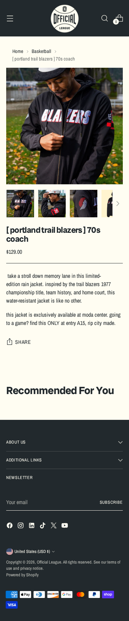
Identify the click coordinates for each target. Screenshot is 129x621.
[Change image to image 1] (20, 203)
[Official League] (64, 18)
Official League (49, 562)
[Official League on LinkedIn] (32, 526)
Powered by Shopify (22, 575)
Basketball (41, 51)
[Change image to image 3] (83, 203)
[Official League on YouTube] (65, 526)
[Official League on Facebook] (10, 526)
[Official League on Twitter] (54, 526)
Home (17, 51)
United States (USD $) (32, 551)
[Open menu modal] (10, 18)
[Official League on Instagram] (21, 526)
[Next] (117, 203)
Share (23, 342)
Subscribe (111, 502)
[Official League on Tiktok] (43, 526)
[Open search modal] (104, 18)
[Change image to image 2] (52, 203)
